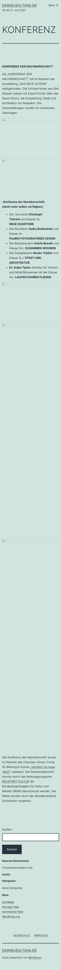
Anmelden (8, 902)
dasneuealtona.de (19, 5)
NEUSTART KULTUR (15, 781)
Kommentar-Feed (12, 911)
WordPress (34, 957)
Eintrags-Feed (10, 906)
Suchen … (8, 829)
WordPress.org (11, 916)
